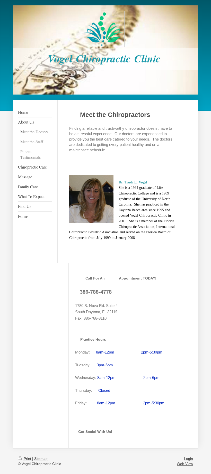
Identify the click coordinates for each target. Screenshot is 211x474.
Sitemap (41, 459)
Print (27, 459)
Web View (185, 464)
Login (188, 459)
